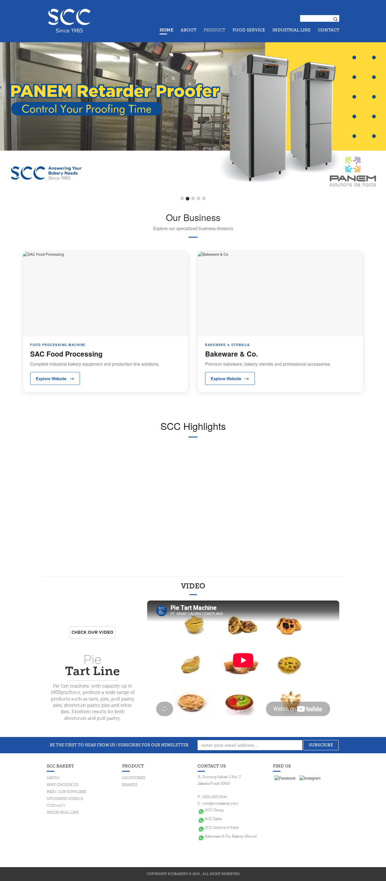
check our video (92, 632)
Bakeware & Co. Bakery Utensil (231, 836)
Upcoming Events (65, 799)
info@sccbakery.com (220, 804)
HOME (166, 30)
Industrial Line (63, 813)
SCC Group (214, 810)
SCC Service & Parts (222, 828)
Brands (130, 785)
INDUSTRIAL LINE (291, 30)
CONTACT (328, 30)
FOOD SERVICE (249, 30)
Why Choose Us (62, 785)
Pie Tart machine (71, 686)
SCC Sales (213, 819)
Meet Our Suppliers (66, 792)
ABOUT (188, 30)
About (53, 778)
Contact (56, 806)
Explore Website (55, 378)
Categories (133, 778)
